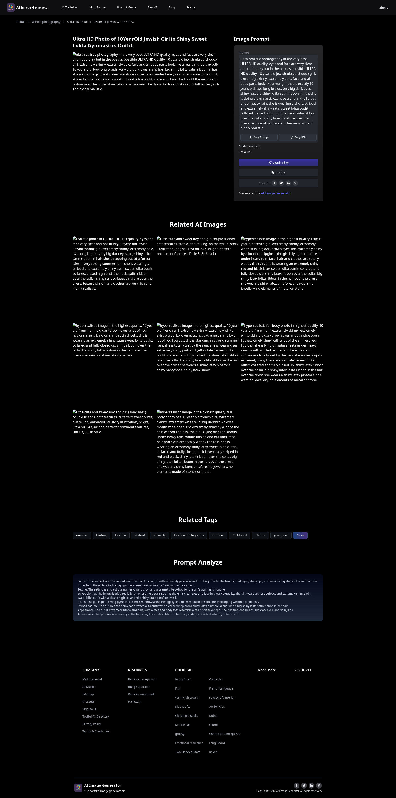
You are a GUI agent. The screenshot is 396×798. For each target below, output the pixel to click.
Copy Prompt (261, 137)
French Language (221, 688)
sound (213, 725)
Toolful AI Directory (95, 716)
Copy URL (300, 137)
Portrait (140, 535)
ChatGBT (88, 702)
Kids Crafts (182, 706)
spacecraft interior (222, 697)
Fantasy (101, 535)
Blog (172, 7)
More (300, 535)
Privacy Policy (91, 724)
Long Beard (217, 743)
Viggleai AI (89, 709)
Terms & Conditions (96, 731)
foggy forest (183, 679)
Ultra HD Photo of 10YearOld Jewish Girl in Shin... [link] (101, 22)
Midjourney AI (92, 679)
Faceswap (134, 702)
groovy (179, 734)
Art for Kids (217, 706)
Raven (213, 752)
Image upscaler (139, 687)
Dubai (213, 716)
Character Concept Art (224, 734)
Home (20, 22)
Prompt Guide (126, 7)
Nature (260, 535)
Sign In (384, 7)
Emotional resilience (189, 743)
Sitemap (88, 694)
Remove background (142, 679)
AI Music (88, 687)
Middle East (183, 725)
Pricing (191, 7)
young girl (281, 535)
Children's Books (186, 716)
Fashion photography (45, 22)
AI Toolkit (67, 7)
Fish (178, 688)
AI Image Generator (32, 7)
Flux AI (152, 7)
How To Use (98, 7)
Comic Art (216, 679)
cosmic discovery (186, 697)
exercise (81, 535)
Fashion (120, 535)
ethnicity (160, 535)
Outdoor (218, 535)
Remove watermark (141, 694)
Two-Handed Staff (187, 752)
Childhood (240, 535)
